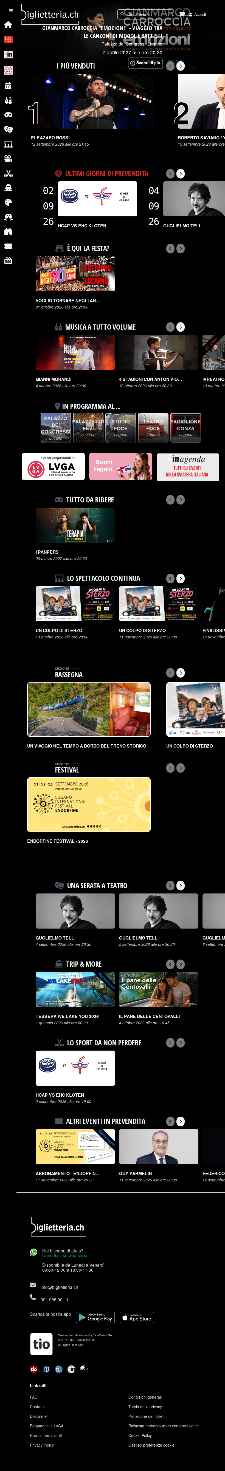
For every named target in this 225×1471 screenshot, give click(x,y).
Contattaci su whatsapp (64, 1255)
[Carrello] (182, 14)
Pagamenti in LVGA (46, 1425)
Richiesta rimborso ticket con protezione (163, 1425)
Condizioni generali (145, 1397)
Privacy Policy (42, 1445)
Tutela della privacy (145, 1406)
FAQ (34, 1397)
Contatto (37, 1406)
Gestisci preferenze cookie (151, 1445)
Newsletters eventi (46, 1435)
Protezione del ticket (146, 1416)
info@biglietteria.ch (59, 1287)
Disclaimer (39, 1416)
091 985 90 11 (55, 1299)
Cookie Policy (140, 1435)
